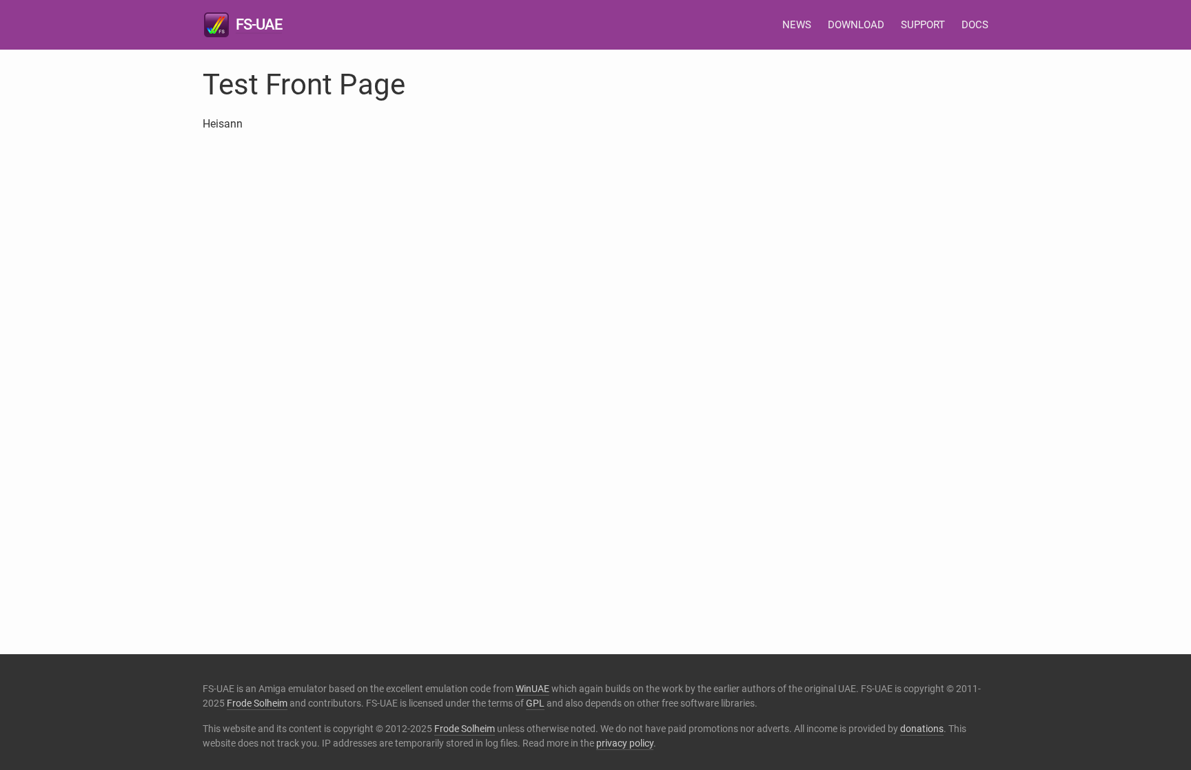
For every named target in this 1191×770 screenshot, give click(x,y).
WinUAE (532, 688)
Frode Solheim (257, 703)
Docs (974, 25)
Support (923, 25)
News (796, 25)
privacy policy (624, 743)
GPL (535, 703)
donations (922, 728)
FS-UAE (259, 24)
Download (856, 25)
